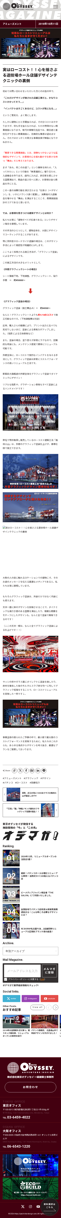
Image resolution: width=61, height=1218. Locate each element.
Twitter (20, 770)
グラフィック (31, 778)
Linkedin (37, 770)
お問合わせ (30, 1087)
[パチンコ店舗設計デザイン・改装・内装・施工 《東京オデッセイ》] (18, 6)
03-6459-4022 (18, 1117)
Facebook (26, 770)
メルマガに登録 (49, 970)
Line (43, 770)
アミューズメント (13, 778)
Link (42, 979)
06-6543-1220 (18, 1146)
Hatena (32, 770)
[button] (55, 1007)
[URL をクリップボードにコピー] (14, 770)
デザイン (46, 778)
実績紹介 (35, 782)
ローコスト (21, 782)
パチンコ (8, 782)
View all (38, 1007)
